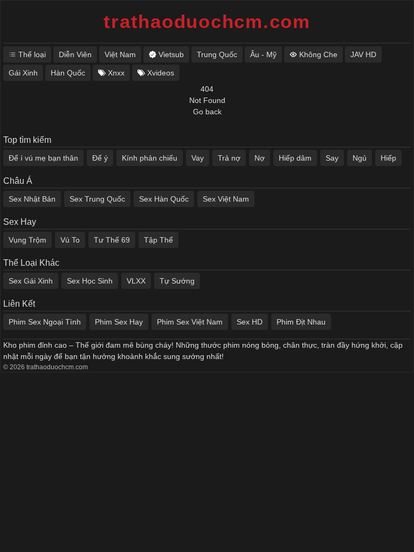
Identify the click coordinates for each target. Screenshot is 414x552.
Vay (197, 158)
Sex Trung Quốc (97, 199)
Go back (207, 111)
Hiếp (388, 158)
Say (332, 158)
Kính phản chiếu (149, 158)
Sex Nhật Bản (32, 199)
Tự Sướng (177, 281)
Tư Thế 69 (112, 240)
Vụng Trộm (27, 240)
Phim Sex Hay (119, 322)
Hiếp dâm (295, 158)
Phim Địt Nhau (301, 322)
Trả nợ (229, 158)
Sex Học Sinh (90, 281)
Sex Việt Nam (226, 199)
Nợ (259, 158)
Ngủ (360, 158)
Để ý (100, 158)
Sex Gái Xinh (31, 281)
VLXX (136, 281)
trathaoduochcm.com (207, 21)
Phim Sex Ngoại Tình (45, 322)
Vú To (70, 240)
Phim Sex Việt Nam (190, 322)
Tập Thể (158, 240)
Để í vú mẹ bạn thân (43, 158)
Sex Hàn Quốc (164, 199)
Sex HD (250, 322)
